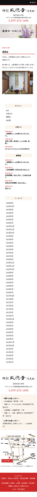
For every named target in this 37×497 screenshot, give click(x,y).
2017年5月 (9, 305)
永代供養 (24, 483)
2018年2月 (9, 289)
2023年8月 (9, 236)
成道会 (5, 52)
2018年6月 (9, 279)
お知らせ (9, 113)
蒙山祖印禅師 (24, 478)
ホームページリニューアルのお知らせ (17, 149)
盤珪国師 (32, 478)
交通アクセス (25, 486)
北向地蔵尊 (5, 483)
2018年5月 (9, 282)
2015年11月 (10, 342)
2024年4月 (9, 216)
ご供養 (12, 483)
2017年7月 (9, 302)
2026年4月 (9, 203)
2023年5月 (9, 242)
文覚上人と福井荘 (13, 478)
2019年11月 (10, 266)
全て (7, 110)
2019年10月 (10, 269)
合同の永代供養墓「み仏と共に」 (16, 183)
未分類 (8, 120)
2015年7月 (9, 349)
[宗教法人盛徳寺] (18, 9)
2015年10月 (10, 345)
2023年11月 (10, 229)
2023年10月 (10, 232)
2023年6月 (9, 239)
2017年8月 (9, 299)
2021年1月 (9, 256)
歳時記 (16, 47)
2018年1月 (9, 292)
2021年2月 (9, 252)
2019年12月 (10, 262)
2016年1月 (9, 339)
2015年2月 (9, 358)
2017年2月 (9, 312)
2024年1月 (9, 223)
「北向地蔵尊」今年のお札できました (17, 169)
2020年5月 (9, 259)
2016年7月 (9, 325)
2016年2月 (9, 335)
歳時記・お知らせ (14, 486)
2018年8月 (9, 276)
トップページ (18, 475)
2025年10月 (10, 206)
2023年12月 (10, 226)
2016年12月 (10, 319)
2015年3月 (9, 355)
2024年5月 (9, 213)
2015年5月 (9, 352)
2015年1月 (9, 362)
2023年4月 (9, 246)
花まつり (8, 188)
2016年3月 (9, 332)
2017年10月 (10, 295)
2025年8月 (9, 209)
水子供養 (31, 483)
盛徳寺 (4, 478)
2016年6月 (9, 329)
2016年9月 (9, 322)
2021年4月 (9, 249)
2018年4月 (9, 286)
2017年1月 (9, 315)
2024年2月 (9, 219)
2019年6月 (9, 272)
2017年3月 (9, 309)
